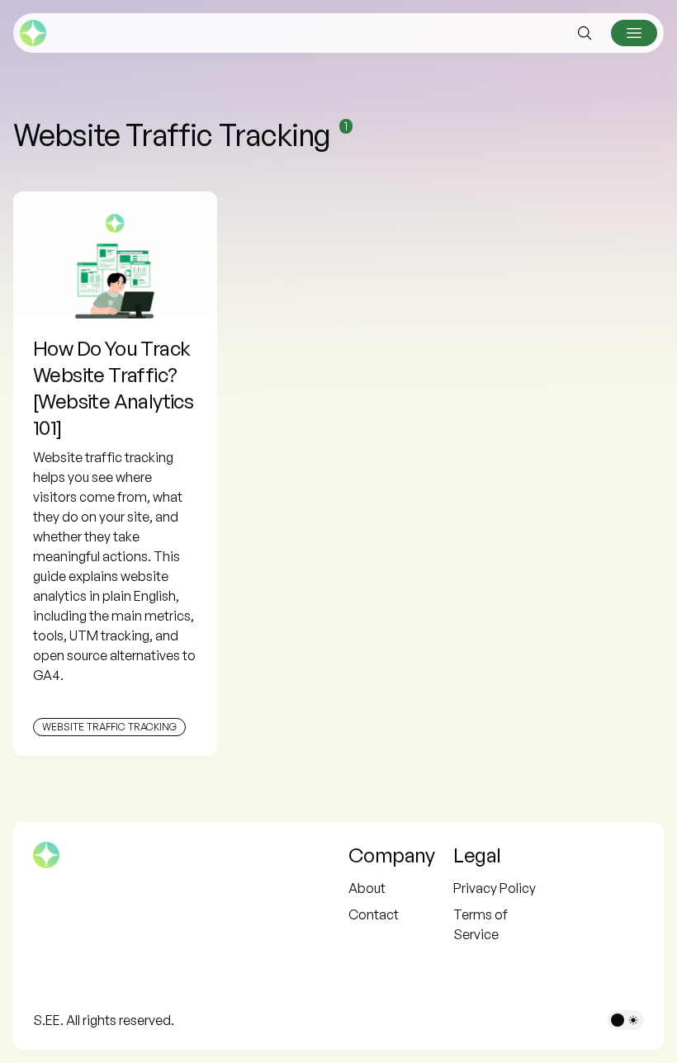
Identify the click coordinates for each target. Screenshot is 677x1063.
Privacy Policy (494, 888)
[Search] (584, 33)
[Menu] (634, 33)
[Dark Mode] (626, 1020)
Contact (373, 914)
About (367, 888)
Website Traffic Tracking (109, 726)
